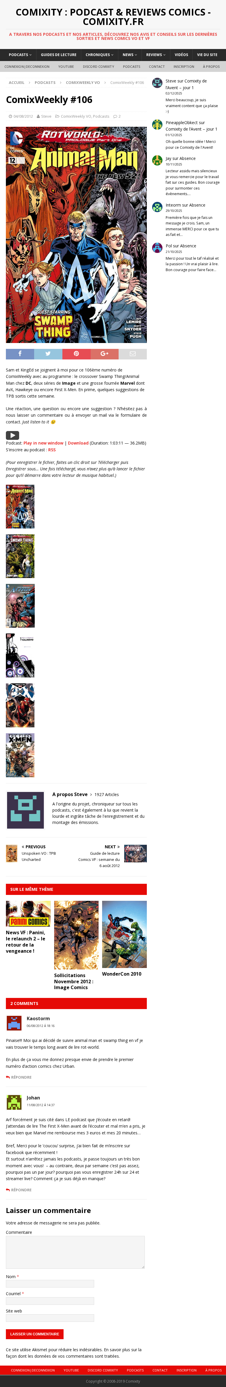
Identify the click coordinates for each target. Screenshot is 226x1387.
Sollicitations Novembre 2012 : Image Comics (73, 981)
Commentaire (19, 1232)
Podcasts (18, 54)
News (128, 54)
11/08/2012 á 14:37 (41, 1105)
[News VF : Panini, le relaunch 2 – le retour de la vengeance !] (28, 923)
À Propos (211, 66)
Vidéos (181, 54)
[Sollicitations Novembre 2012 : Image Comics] (76, 966)
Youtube (66, 66)
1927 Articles (106, 794)
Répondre (21, 1077)
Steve (46, 116)
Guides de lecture (59, 54)
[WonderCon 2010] (124, 964)
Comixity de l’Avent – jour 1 (191, 129)
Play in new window (43, 443)
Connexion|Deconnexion (26, 66)
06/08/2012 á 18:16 (41, 1026)
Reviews (154, 54)
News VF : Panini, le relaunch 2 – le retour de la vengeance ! (25, 941)
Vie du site (207, 54)
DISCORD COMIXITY (98, 66)
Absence (188, 158)
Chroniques (98, 54)
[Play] (12, 436)
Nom (11, 1276)
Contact (156, 66)
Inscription (184, 66)
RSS (52, 449)
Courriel (14, 1293)
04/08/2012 (23, 116)
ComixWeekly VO (76, 116)
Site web (14, 1311)
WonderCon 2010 (121, 974)
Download (78, 443)
